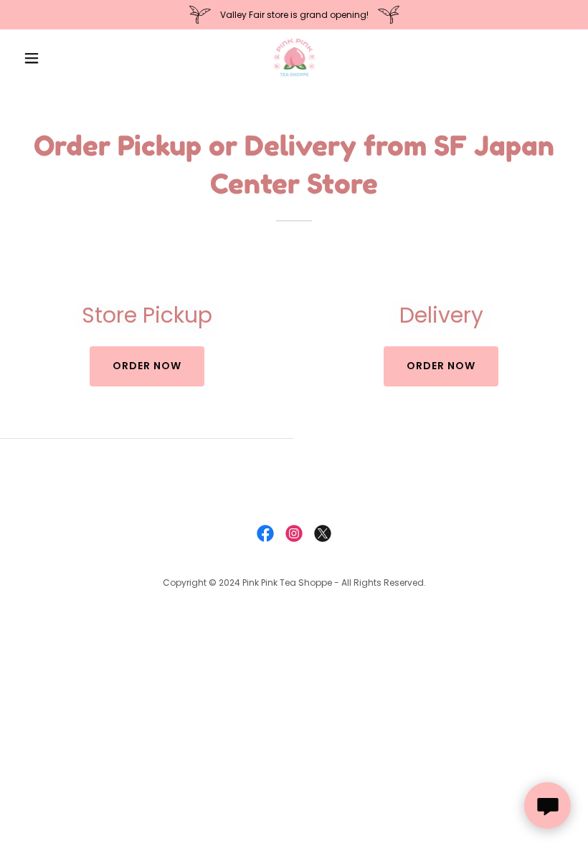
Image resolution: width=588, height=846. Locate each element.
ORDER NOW (147, 365)
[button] (58, 58)
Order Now (441, 365)
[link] (294, 58)
